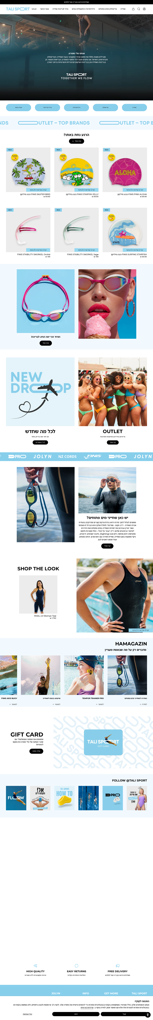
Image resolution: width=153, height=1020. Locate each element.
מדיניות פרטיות (87, 1007)
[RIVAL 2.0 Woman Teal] (38, 594)
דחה (76, 1014)
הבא (13, 675)
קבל (124, 1014)
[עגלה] (133, 9)
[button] (123, 9)
